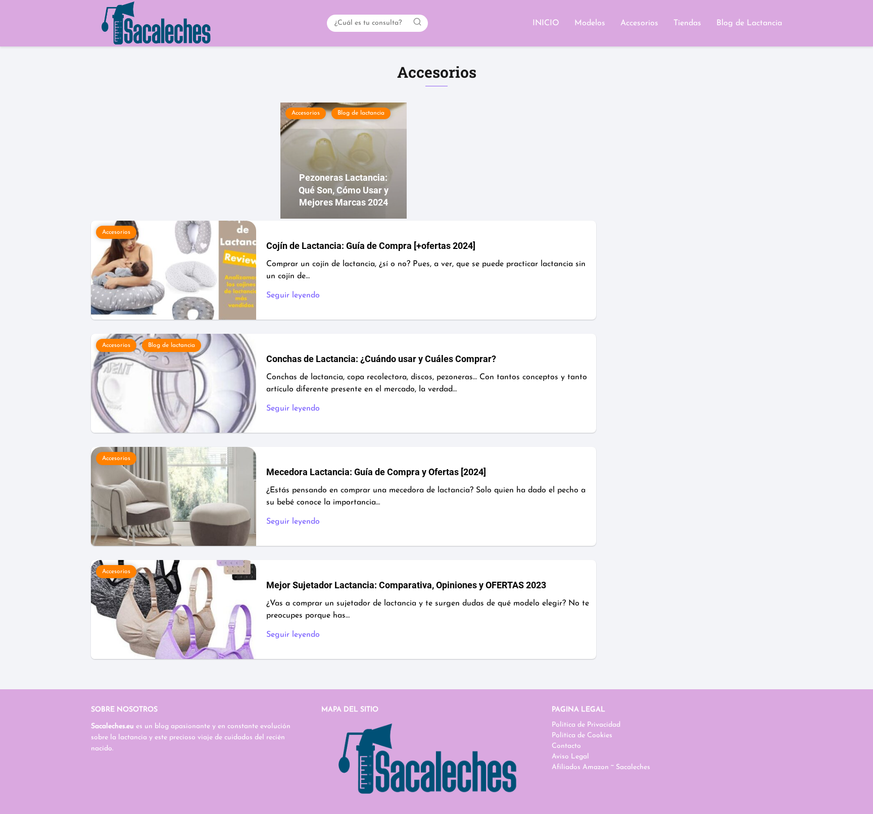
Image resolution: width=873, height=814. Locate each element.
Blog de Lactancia (749, 23)
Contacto (566, 746)
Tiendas (687, 23)
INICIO (545, 23)
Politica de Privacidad (586, 725)
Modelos (589, 23)
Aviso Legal (570, 756)
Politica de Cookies (582, 735)
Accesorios (639, 23)
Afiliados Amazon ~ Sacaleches (601, 767)
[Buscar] (417, 23)
